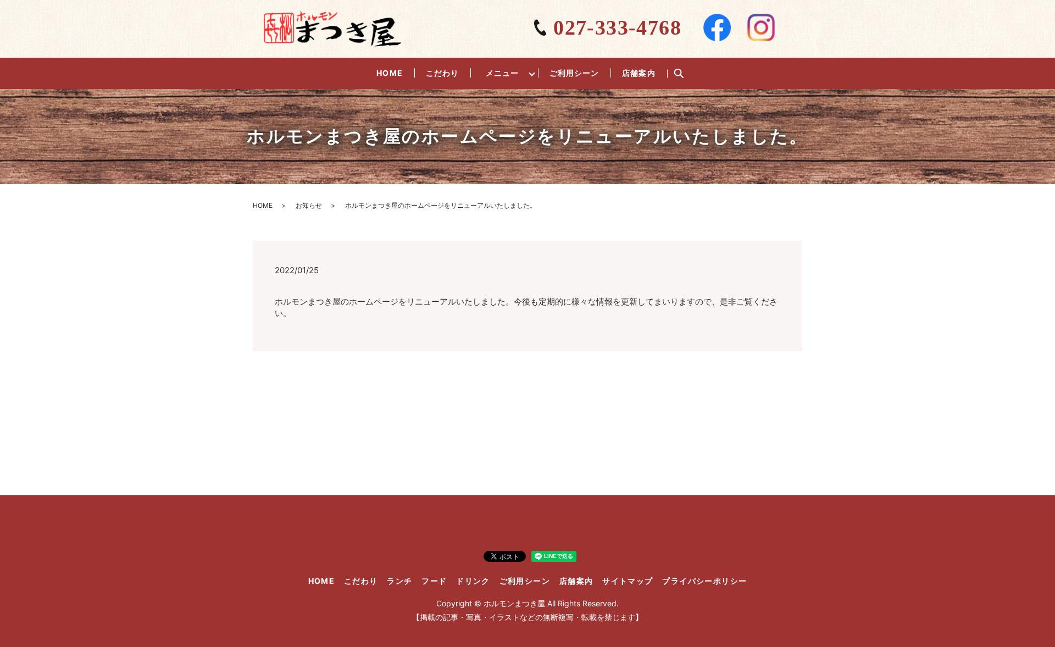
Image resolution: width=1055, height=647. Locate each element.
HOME (389, 73)
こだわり (442, 73)
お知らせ (309, 205)
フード (434, 580)
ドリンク (473, 580)
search (678, 73)
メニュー (502, 73)
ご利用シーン (574, 73)
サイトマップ (627, 580)
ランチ (399, 580)
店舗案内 (638, 73)
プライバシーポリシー (704, 580)
